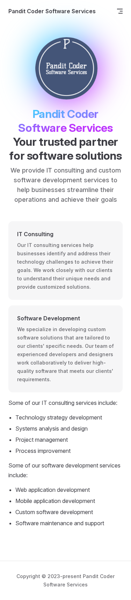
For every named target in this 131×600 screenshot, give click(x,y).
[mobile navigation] (119, 11)
